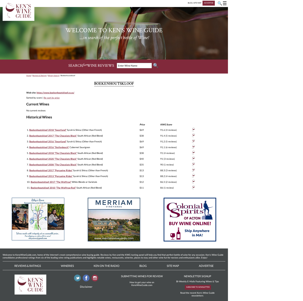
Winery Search (53, 75)
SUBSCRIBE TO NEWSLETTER (198, 287)
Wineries (67, 265)
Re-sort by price (52, 97)
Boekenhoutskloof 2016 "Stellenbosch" (49, 147)
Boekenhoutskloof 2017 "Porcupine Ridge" (51, 170)
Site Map (173, 265)
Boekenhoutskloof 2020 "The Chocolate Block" (53, 158)
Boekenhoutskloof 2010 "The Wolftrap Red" (53, 187)
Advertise (206, 265)
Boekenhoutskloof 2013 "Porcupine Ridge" (51, 176)
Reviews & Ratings (39, 75)
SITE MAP (197, 3)
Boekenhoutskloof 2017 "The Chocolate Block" (53, 135)
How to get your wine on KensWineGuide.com (142, 283)
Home (28, 75)
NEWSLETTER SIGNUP (197, 276)
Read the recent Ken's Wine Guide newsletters (197, 294)
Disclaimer (86, 286)
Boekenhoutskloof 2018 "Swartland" (47, 130)
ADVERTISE (208, 3)
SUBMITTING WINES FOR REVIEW (142, 276)
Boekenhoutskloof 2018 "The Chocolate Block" (53, 153)
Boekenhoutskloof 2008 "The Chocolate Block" (53, 164)
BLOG (190, 3)
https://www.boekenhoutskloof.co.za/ (55, 92)
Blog (143, 265)
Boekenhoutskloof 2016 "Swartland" (47, 141)
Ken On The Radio (106, 265)
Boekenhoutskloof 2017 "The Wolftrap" (51, 182)
